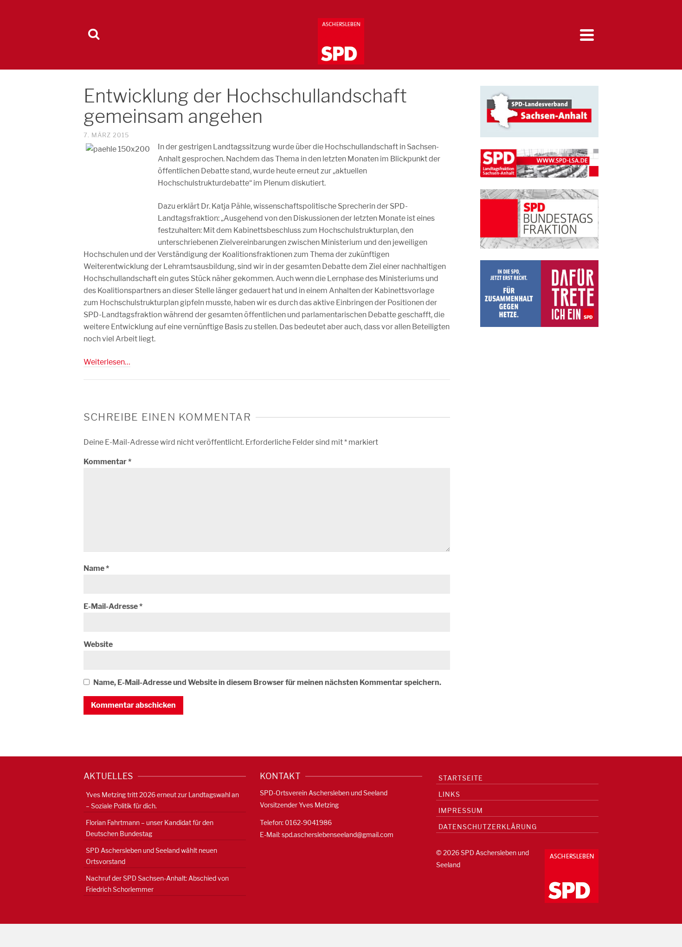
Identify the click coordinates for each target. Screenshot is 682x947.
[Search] (94, 35)
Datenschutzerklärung (487, 827)
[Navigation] (586, 35)
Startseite (460, 778)
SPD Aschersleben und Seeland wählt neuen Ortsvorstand (151, 855)
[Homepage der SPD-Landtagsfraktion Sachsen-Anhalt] (539, 162)
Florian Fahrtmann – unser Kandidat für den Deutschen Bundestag (149, 828)
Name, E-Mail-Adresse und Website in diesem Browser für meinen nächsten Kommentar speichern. (267, 682)
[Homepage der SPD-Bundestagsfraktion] (539, 218)
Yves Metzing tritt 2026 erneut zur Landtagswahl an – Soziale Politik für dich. (162, 800)
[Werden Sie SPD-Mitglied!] (539, 292)
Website (98, 644)
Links (449, 794)
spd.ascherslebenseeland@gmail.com (337, 834)
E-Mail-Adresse (113, 606)
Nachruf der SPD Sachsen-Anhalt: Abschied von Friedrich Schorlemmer (157, 883)
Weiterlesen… (107, 362)
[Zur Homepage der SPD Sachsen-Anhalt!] (539, 110)
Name (96, 568)
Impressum (460, 810)
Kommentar (107, 461)
